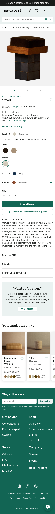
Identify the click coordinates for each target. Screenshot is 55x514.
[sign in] (30, 11)
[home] (11, 10)
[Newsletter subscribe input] (19, 401)
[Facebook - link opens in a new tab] (36, 486)
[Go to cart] (43, 11)
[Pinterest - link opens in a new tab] (19, 486)
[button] (36, 11)
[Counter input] (27, 195)
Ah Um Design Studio (11, 96)
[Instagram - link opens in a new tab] (27, 486)
